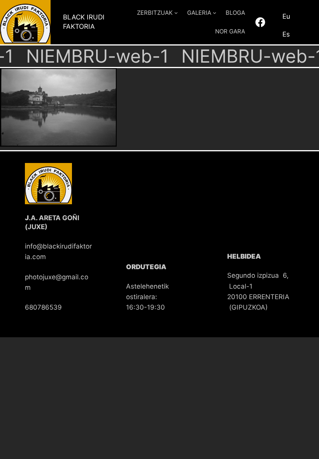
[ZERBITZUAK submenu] (176, 12)
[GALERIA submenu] (214, 12)
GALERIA (199, 12)
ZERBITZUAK (155, 12)
